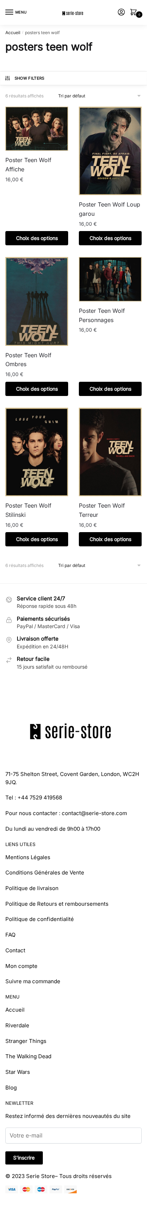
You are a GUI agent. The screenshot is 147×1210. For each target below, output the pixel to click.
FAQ (10, 934)
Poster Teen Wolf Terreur (102, 510)
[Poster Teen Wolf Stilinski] (36, 452)
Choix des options (37, 238)
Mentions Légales (27, 857)
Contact (15, 950)
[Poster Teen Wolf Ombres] (36, 301)
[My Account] (121, 12)
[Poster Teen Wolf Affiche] (36, 129)
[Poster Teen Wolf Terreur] (110, 452)
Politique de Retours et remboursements (56, 903)
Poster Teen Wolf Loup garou (109, 209)
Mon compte (21, 966)
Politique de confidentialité (39, 919)
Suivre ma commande (32, 981)
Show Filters (30, 78)
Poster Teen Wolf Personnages (102, 315)
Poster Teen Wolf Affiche (28, 164)
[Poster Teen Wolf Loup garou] (110, 151)
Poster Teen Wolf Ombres (28, 360)
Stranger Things (25, 1041)
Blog (11, 1087)
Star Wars (17, 1072)
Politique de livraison (32, 888)
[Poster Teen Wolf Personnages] (110, 279)
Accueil (12, 32)
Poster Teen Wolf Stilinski (28, 510)
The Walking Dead (28, 1056)
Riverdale (17, 1025)
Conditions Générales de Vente (44, 872)
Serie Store (40, 1176)
